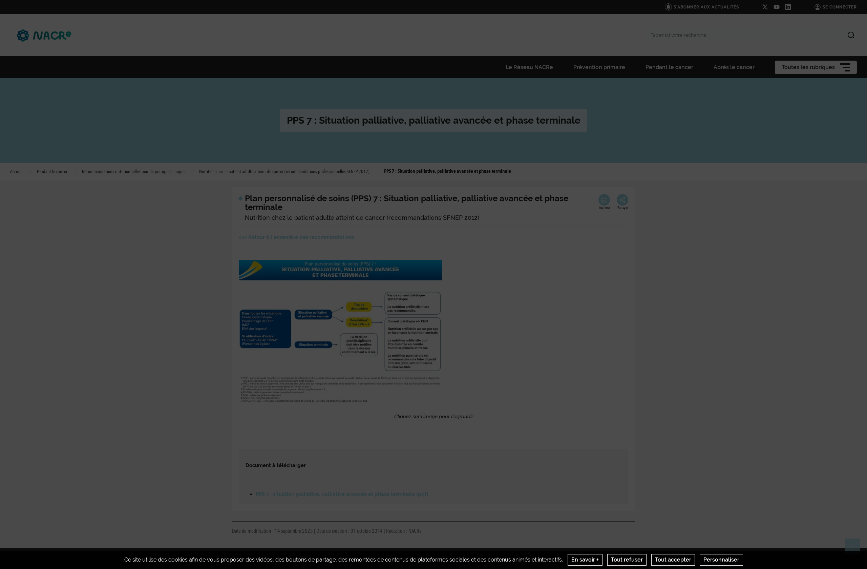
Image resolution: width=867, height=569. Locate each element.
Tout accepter (673, 559)
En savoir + (585, 559)
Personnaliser (721, 559)
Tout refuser (627, 559)
